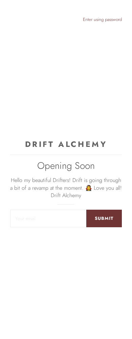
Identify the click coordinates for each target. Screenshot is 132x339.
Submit (104, 218)
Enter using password (102, 19)
